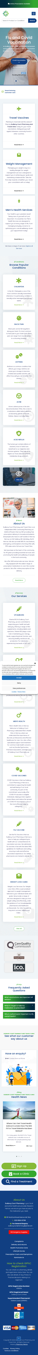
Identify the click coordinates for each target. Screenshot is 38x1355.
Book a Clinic (21, 1173)
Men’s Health (19, 721)
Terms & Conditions (11, 1351)
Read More (18, 145)
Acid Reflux (19, 439)
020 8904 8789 (20, 1220)
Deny (19, 683)
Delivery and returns (19, 1245)
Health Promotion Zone (19, 1248)
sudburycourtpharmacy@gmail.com (20, 1226)
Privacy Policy (21, 691)
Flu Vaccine (19, 830)
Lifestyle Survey (19, 1251)
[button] (35, 663)
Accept (19, 678)
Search (32, 20)
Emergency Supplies (19, 1232)
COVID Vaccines (19, 775)
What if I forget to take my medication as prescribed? (14, 1007)
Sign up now (18, 66)
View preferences (19, 688)
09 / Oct (29, 1146)
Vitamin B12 (19, 615)
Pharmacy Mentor (22, 1344)
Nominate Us (19, 1257)
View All (19, 480)
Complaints (19, 1241)
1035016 (19, 1288)
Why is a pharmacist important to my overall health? (19, 1015)
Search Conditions (19, 59)
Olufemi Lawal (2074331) (19, 1300)
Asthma (19, 362)
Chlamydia (19, 286)
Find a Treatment (21, 1181)
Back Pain (19, 324)
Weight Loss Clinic (19, 882)
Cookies (14, 691)
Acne (19, 402)
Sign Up (21, 1166)
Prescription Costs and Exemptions (19, 1254)
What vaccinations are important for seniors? (18, 998)
